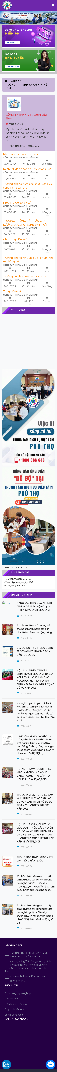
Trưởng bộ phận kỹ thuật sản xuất (25, 276)
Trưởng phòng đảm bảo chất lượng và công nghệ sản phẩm (27, 185)
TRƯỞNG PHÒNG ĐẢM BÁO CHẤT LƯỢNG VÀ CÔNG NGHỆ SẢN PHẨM (26, 222)
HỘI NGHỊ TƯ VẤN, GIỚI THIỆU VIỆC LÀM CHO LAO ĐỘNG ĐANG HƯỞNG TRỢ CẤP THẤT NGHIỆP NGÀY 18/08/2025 (34, 774)
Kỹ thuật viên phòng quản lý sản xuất (27, 169)
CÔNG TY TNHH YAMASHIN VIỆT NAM (20, 157)
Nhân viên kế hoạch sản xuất (21, 154)
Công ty (16, 80)
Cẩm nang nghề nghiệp (18, 993)
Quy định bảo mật (15, 1009)
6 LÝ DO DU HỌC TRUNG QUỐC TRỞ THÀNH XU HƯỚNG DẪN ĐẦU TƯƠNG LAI (35, 651)
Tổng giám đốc (12, 291)
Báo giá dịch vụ (13, 998)
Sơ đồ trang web (14, 1014)
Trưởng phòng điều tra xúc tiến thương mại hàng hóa (28, 259)
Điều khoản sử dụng (16, 1004)
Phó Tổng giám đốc (15, 239)
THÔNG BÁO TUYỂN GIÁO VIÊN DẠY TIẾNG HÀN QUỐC (35, 859)
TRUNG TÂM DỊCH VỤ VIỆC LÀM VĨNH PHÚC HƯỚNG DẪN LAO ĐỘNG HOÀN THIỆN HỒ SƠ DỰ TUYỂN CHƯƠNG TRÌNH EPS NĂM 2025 (35, 801)
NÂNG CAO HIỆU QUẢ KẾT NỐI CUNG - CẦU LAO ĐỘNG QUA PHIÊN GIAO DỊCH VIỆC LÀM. (34, 606)
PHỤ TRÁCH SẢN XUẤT (18, 202)
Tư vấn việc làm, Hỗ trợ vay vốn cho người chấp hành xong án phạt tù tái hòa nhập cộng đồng (34, 629)
